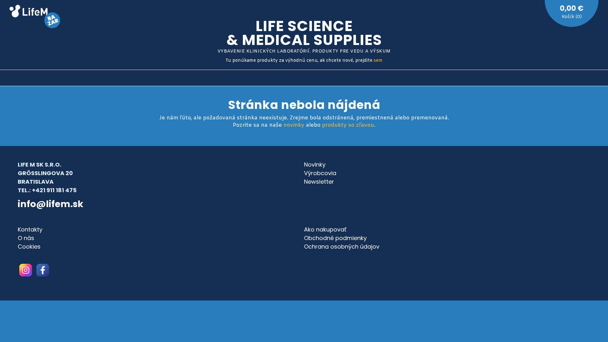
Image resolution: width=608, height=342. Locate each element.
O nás (26, 238)
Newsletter (319, 182)
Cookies (29, 246)
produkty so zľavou (348, 125)
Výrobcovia (320, 173)
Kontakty (30, 229)
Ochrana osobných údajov (341, 246)
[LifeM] (29, 12)
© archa (22, 288)
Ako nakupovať (325, 229)
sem (378, 61)
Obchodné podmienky (335, 238)
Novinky (315, 164)
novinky (293, 125)
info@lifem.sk (50, 204)
